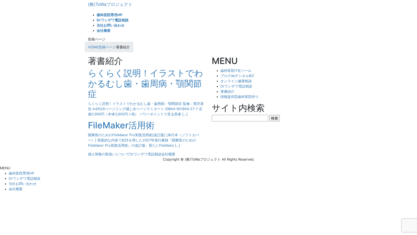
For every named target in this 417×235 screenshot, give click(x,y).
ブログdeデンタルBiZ (237, 76)
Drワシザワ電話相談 (236, 86)
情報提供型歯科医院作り (239, 96)
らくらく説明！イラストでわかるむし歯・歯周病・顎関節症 (145, 83)
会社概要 (168, 154)
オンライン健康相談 (236, 81)
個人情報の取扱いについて (109, 154)
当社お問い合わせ (22, 183)
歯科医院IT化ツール (235, 70)
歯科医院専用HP (21, 173)
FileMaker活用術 (121, 125)
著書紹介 (227, 91)
